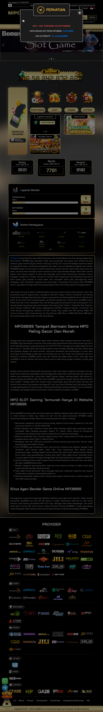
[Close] (80, 12)
